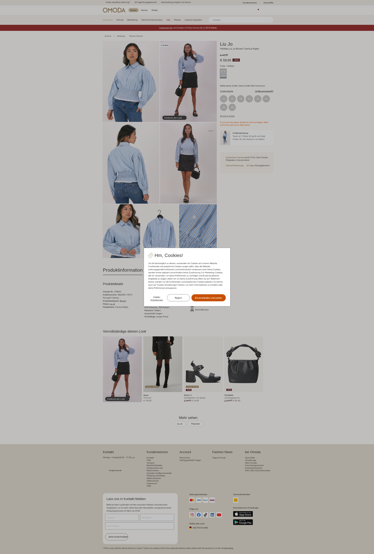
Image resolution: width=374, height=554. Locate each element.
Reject (178, 297)
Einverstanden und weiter (208, 297)
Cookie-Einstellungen (156, 298)
